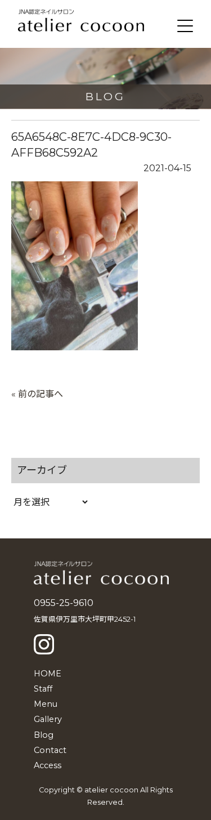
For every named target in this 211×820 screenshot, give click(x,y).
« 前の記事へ (37, 394)
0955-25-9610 (63, 603)
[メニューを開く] (185, 26)
